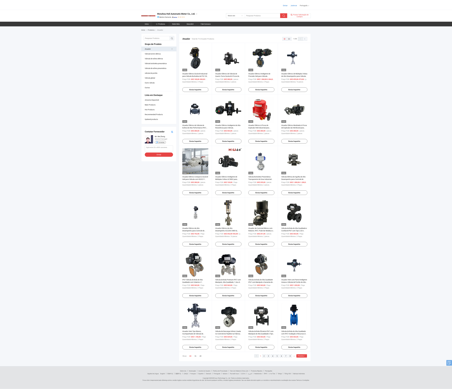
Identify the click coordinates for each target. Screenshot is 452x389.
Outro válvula (150, 83)
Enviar (159, 154)
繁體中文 (178, 374)
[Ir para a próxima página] (305, 39)
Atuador (148, 49)
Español (201, 374)
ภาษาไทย (272, 374)
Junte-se (294, 5)
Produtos (161, 24)
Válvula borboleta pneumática (156, 63)
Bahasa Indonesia (299, 374)
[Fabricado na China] (156, 4)
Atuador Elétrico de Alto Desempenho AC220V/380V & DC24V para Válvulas (226, 230)
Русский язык (234, 374)
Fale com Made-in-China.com (239, 371)
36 (195, 356)
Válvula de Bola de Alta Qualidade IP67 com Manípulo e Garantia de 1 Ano (261, 282)
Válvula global (150, 78)
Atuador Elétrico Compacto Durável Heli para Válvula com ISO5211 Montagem (195, 179)
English (162, 374)
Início (147, 24)
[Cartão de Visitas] (172, 131)
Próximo (301, 356)
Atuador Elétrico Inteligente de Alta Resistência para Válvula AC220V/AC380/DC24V (227, 127)
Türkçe (280, 374)
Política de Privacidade (220, 371)
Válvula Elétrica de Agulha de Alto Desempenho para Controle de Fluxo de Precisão (293, 179)
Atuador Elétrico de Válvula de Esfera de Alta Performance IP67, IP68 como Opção (194, 127)
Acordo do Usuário (204, 371)
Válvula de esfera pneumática (155, 68)
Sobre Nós (176, 24)
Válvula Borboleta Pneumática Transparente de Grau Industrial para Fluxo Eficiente (260, 179)
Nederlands (258, 374)
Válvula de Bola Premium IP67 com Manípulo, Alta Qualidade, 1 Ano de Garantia (228, 282)
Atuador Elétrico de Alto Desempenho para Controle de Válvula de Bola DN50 (193, 230)
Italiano (225, 374)
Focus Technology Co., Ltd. (222, 378)
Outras (147, 87)
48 (200, 356)
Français (193, 374)
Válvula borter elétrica (153, 54)
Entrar (285, 5)
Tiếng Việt (287, 374)
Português (217, 374)
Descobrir (190, 24)
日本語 (186, 374)
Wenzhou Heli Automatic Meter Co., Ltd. (176, 14)
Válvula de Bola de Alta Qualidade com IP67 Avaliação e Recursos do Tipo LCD (293, 333)
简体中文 (170, 374)
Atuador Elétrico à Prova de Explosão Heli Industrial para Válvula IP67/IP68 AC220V (258, 127)
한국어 (243, 374)
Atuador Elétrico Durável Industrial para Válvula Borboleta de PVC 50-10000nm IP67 (194, 76)
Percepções (268, 371)
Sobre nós (183, 371)
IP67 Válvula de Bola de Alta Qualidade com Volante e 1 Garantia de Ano (192, 282)
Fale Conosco (206, 24)
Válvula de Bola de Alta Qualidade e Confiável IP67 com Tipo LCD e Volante (294, 230)
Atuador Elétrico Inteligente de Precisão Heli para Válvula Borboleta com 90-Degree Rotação (260, 76)
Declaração (192, 371)
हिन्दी (265, 374)
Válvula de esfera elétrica (154, 58)
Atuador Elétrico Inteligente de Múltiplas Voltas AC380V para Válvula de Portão (226, 179)
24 (190, 356)
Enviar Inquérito (195, 90)
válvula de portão (151, 73)
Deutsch (208, 374)
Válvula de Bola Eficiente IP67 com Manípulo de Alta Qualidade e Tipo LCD (260, 333)
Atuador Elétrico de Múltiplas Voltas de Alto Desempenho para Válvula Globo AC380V (294, 76)
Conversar (161, 142)
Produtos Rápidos (256, 371)
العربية (250, 374)
